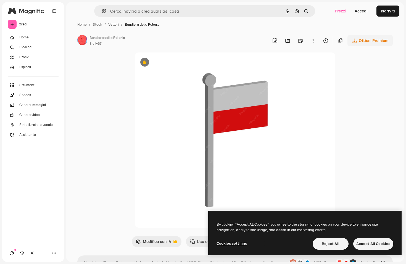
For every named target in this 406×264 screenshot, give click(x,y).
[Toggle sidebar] (54, 11)
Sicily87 (95, 43)
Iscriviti (388, 11)
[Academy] (22, 253)
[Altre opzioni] (312, 40)
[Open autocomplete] (102, 11)
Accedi (361, 11)
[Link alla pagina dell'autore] (82, 41)
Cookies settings (232, 243)
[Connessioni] (12, 253)
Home (82, 24)
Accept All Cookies (373, 243)
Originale (171, 62)
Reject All (330, 243)
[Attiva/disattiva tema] (32, 253)
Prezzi (340, 11)
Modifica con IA (153, 243)
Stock (97, 24)
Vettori (113, 24)
